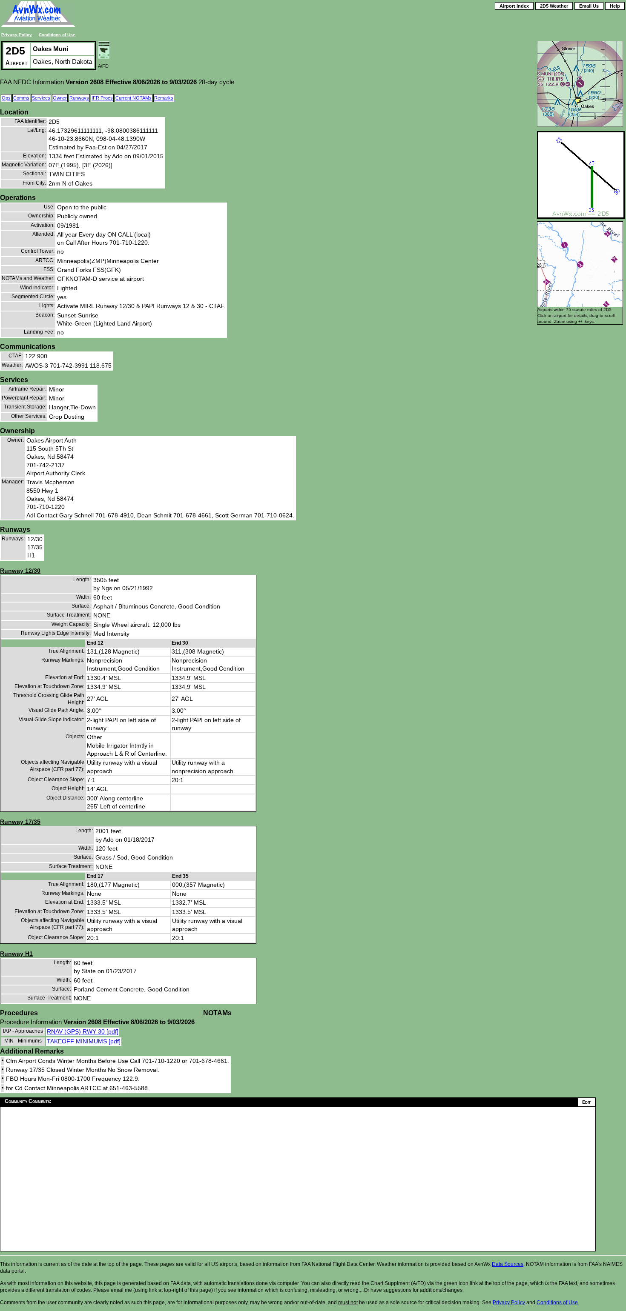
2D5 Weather (554, 6)
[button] (546, 282)
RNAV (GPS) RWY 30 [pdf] (82, 1031)
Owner (60, 97)
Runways (79, 97)
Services (41, 97)
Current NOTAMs (133, 97)
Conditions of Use (57, 34)
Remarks (163, 97)
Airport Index (514, 6)
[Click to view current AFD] (103, 56)
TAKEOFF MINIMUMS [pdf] (84, 1041)
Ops (6, 97)
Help (615, 6)
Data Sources (507, 1264)
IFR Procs (102, 97)
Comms (21, 97)
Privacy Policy (16, 34)
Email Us (589, 6)
